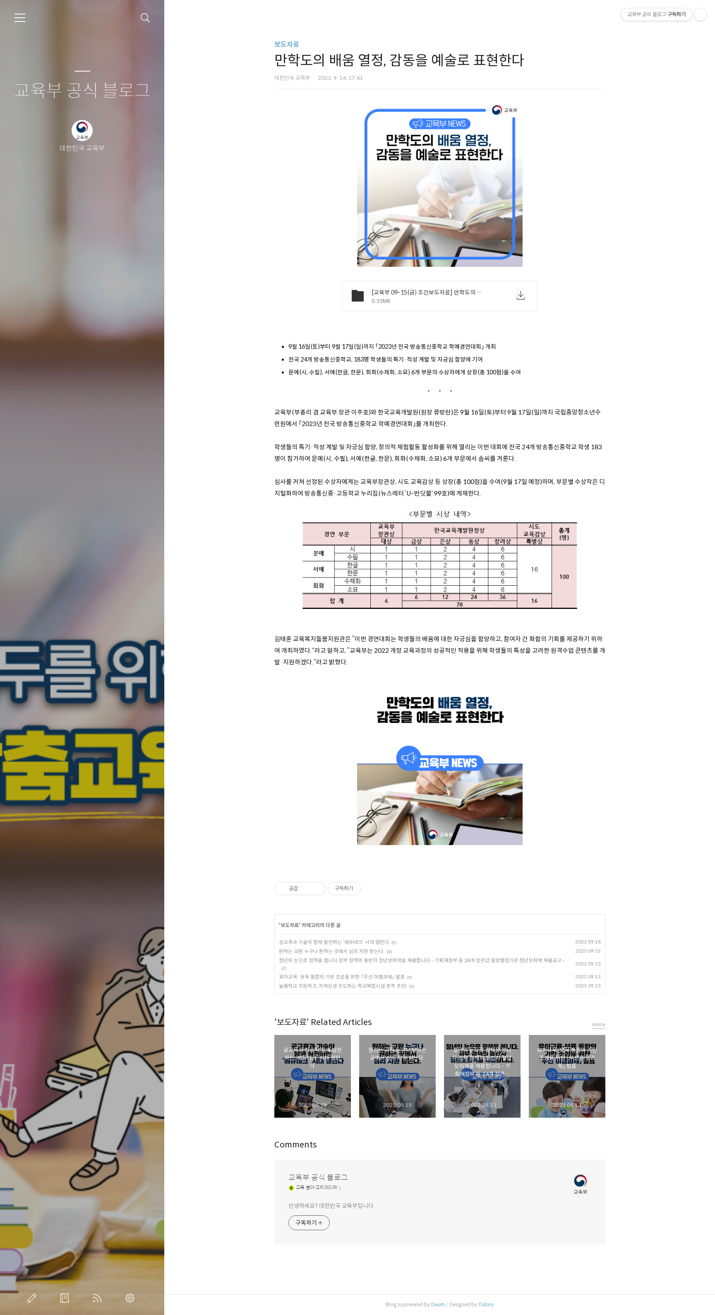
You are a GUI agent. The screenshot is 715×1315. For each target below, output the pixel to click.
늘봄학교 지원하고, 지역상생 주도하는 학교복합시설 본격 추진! (343, 986)
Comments (295, 1145)
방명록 (66, 1298)
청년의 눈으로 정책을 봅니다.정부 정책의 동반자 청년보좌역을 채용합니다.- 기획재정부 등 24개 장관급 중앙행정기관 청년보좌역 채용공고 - (422, 960)
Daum (438, 1304)
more (598, 1024)
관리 (132, 1298)
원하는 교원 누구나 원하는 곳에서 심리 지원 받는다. (331, 951)
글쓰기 (33, 1298)
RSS (99, 1298)
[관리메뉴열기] (700, 14)
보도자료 (286, 44)
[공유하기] (305, 888)
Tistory (486, 1304)
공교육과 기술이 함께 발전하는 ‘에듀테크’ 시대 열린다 (334, 942)
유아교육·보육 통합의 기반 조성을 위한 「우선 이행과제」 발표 (342, 977)
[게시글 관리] (316, 888)
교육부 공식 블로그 (82, 91)
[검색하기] (145, 18)
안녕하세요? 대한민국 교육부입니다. (331, 1206)
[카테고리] (19, 17)
